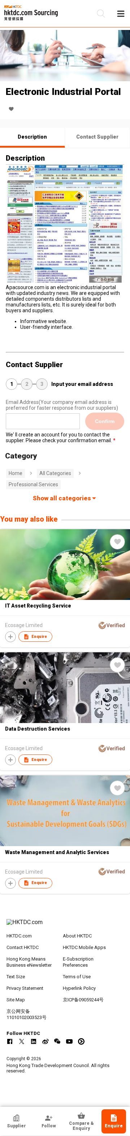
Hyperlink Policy (79, 988)
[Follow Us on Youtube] (69, 1041)
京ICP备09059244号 (83, 999)
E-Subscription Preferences (78, 962)
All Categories (55, 473)
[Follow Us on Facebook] (9, 1041)
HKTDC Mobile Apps (84, 947)
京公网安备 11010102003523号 (26, 1014)
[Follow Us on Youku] (81, 1041)
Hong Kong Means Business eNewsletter (29, 962)
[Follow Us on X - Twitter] (21, 1041)
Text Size (15, 976)
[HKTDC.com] (65, 926)
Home (15, 473)
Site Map (15, 999)
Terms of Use (77, 976)
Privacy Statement (24, 988)
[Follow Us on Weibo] (45, 1041)
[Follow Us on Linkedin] (33, 1041)
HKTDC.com (19, 936)
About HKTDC (77, 936)
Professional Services (33, 484)
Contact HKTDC (22, 947)
